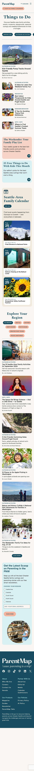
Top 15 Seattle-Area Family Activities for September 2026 (16, 365)
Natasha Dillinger (21, 104)
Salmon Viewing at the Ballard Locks (15, 272)
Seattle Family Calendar (14, 8)
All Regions (8, 322)
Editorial (21, 684)
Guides (5, 703)
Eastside (27, 322)
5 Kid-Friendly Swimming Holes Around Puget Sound (14, 438)
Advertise (22, 682)
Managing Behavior (21, 109)
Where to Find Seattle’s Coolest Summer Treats (21, 126)
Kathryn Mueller (21, 130)
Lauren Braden (8, 479)
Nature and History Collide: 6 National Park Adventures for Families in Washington (16, 507)
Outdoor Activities (9, 66)
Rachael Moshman (21, 117)
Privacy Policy (23, 700)
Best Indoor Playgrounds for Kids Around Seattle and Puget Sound (23, 99)
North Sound (11, 327)
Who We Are (7, 682)
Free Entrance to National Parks (16, 244)
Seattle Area (9, 589)
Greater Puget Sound (17, 331)
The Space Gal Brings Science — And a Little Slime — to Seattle (16, 401)
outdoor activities (23, 34)
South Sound (23, 327)
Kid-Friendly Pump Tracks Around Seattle (16, 70)
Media (20, 687)
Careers (5, 684)
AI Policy (21, 703)
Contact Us (6, 687)
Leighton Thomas (8, 516)
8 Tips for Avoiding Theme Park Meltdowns (22, 113)
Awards (5, 690)
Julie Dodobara (21, 89)
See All (7, 206)
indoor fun (7, 34)
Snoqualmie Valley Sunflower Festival (15, 302)
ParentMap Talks (8, 709)
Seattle (18, 322)
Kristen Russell (8, 410)
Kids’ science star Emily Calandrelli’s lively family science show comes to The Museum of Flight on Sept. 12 (16, 406)
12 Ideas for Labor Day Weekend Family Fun (23, 86)
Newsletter (6, 706)
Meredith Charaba (9, 551)
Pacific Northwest (17, 335)
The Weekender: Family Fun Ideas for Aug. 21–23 (16, 544)
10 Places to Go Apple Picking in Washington (14, 473)
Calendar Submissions (23, 691)
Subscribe (25, 3)
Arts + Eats (19, 122)
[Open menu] (30, 3)
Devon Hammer (8, 77)
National (8, 601)
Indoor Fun (19, 94)
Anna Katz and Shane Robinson (12, 445)
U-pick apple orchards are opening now (15, 476)
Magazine (5, 700)
